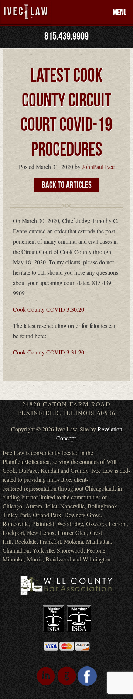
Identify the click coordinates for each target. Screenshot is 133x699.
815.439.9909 (66, 36)
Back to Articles (67, 185)
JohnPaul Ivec (98, 166)
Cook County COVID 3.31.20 (48, 352)
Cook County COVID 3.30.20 (48, 309)
